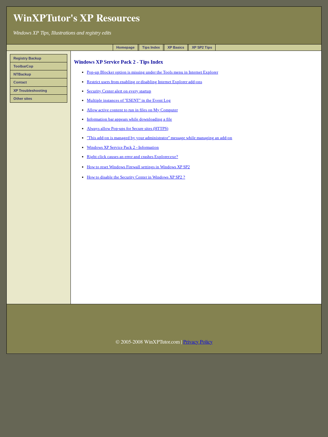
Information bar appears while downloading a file (129, 119)
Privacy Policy (198, 341)
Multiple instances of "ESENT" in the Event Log (129, 100)
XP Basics (176, 47)
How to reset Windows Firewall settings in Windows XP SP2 (138, 166)
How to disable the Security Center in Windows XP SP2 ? (136, 177)
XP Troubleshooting (30, 90)
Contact (20, 82)
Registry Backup (27, 58)
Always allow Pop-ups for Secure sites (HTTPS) (127, 128)
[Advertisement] (38, 201)
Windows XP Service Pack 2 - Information (123, 147)
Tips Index (151, 47)
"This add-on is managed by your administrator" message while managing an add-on (159, 137)
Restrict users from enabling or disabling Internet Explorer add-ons (144, 81)
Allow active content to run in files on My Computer (132, 109)
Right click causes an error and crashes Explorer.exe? (132, 156)
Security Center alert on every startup (119, 91)
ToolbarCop (23, 66)
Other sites (22, 98)
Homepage (125, 47)
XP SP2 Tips (202, 47)
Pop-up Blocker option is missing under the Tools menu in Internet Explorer (152, 72)
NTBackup (22, 74)
